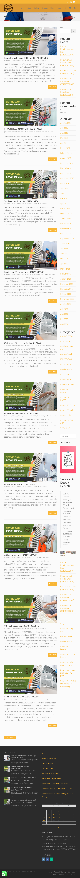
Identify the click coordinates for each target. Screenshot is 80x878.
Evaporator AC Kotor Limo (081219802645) (24, 343)
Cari (61, 27)
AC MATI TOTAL (32, 416)
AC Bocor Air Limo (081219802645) (20, 555)
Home (22, 8)
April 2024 (64, 264)
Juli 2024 (64, 249)
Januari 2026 (65, 158)
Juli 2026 (64, 128)
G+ (75, 8)
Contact (59, 8)
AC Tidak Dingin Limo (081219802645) (21, 626)
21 (63, 817)
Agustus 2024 (65, 244)
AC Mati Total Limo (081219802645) (21, 413)
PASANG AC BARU (67, 384)
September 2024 (67, 239)
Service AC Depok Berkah (52, 778)
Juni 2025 (64, 193)
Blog (52, 8)
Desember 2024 (66, 223)
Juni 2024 (64, 254)
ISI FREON (64, 374)
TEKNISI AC (65, 428)
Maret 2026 (65, 148)
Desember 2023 (66, 284)
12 (54, 814)
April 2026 (64, 143)
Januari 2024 (65, 279)
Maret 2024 (65, 269)
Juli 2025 (64, 188)
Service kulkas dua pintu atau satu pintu (67, 673)
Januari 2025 (65, 218)
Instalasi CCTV (66, 369)
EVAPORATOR (31, 345)
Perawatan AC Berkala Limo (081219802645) (24, 129)
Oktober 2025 (65, 173)
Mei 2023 (64, 319)
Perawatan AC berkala (50, 773)
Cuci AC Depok (32, 699)
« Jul (58, 827)
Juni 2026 (64, 133)
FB (70, 8)
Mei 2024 (64, 259)
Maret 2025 (65, 208)
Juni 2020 (64, 324)
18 (49, 817)
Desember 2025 (66, 163)
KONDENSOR (31, 274)
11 (49, 814)
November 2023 (67, 289)
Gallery (36, 8)
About (29, 8)
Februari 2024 (66, 274)
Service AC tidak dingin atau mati (55, 783)
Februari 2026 (66, 153)
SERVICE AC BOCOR (33, 557)
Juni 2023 (64, 314)
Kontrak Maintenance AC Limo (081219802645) (26, 58)
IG (65, 8)
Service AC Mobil (67, 410)
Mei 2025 (64, 198)
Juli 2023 (64, 309)
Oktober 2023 (65, 294)
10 (44, 814)
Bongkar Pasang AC (49, 758)
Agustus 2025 (65, 183)
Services (45, 8)
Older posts (10, 738)
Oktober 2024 (65, 233)
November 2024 (67, 229)
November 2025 (67, 168)
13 (58, 814)
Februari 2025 (66, 213)
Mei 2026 (64, 138)
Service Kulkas (66, 415)
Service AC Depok (32, 60)
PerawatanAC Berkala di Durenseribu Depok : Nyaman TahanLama (24, 756)
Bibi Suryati (21, 60)
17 (44, 817)
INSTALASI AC (66, 364)
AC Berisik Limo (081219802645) (19, 484)
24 (44, 820)
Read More (52, 87)
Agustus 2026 (65, 123)
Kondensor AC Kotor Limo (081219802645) (24, 272)
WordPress (7, 873)
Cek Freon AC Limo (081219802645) (21, 201)
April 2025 (64, 203)
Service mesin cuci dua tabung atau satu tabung (68, 684)
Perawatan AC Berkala (34, 131)
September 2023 (67, 299)
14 (63, 814)
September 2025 (67, 178)
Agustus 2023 (65, 304)
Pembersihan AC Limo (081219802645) (22, 696)
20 (58, 817)
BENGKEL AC (65, 341)
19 (54, 817)
